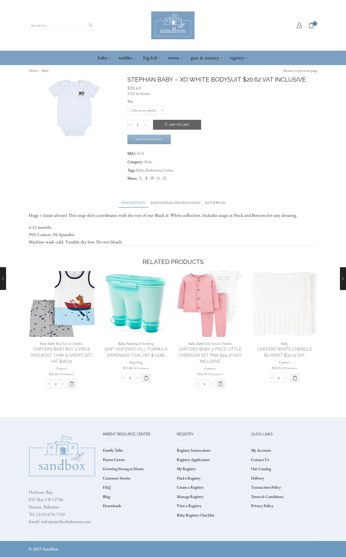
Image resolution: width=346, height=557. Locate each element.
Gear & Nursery (205, 57)
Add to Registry (149, 139)
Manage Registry (190, 496)
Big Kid (150, 57)
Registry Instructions (193, 450)
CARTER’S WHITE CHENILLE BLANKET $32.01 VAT (284, 352)
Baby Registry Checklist (195, 515)
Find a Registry (189, 478)
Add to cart (179, 125)
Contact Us (260, 459)
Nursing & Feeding (139, 343)
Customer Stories (116, 478)
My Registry (186, 468)
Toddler (125, 57)
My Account (261, 450)
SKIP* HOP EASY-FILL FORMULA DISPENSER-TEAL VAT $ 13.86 (135, 352)
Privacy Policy (262, 505)
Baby (102, 57)
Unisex (168, 170)
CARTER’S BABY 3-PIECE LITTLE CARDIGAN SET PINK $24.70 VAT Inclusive (210, 355)
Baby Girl (203, 343)
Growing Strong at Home (123, 468)
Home (33, 70)
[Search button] (91, 25)
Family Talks (113, 450)
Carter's (61, 368)
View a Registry (189, 505)
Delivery (257, 478)
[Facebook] (146, 178)
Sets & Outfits (72, 343)
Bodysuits (153, 170)
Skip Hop (136, 362)
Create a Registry (190, 487)
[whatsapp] (163, 178)
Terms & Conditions (267, 496)
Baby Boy (54, 343)
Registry (237, 57)
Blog (106, 496)
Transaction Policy (266, 487)
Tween (174, 57)
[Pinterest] (152, 178)
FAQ (106, 487)
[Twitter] (140, 178)
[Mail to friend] (158, 178)
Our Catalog (261, 468)
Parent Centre (114, 459)
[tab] (133, 203)
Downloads (112, 505)
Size (130, 101)
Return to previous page (300, 70)
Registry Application (193, 459)
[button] (146, 378)
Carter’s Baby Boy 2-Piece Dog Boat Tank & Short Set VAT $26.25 (61, 355)
